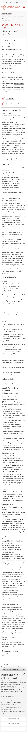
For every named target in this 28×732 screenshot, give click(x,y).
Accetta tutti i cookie (13, 729)
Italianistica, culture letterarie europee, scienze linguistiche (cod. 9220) (13, 90)
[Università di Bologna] (11, 7)
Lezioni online (10, 99)
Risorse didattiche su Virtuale (14, 104)
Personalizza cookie (13, 724)
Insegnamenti (5, 21)
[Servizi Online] (14, 2)
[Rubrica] (10, 2)
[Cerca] (6, 2)
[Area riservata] (17, 2)
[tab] (24, 2)
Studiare (8, 14)
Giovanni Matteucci (12, 41)
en (24, 2)
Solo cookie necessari (13, 719)
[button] (23, 7)
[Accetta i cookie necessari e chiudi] (24, 673)
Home (3, 14)
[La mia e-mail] (20, 2)
